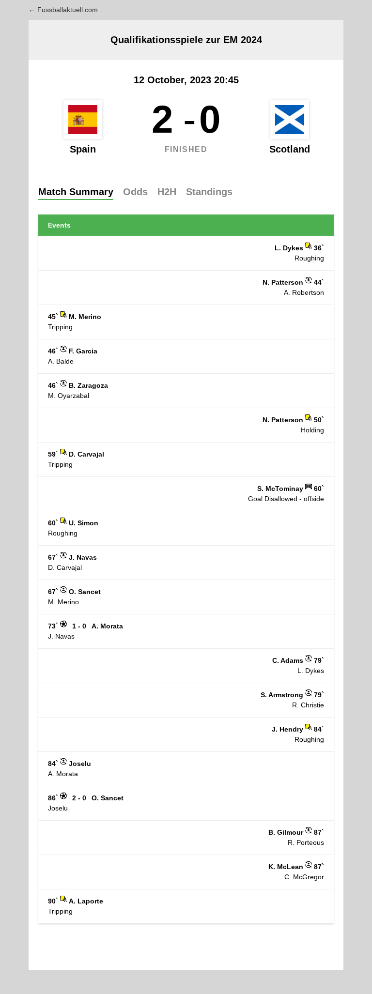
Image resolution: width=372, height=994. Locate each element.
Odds (135, 191)
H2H (166, 191)
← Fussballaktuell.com (63, 10)
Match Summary (75, 191)
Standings (209, 191)
